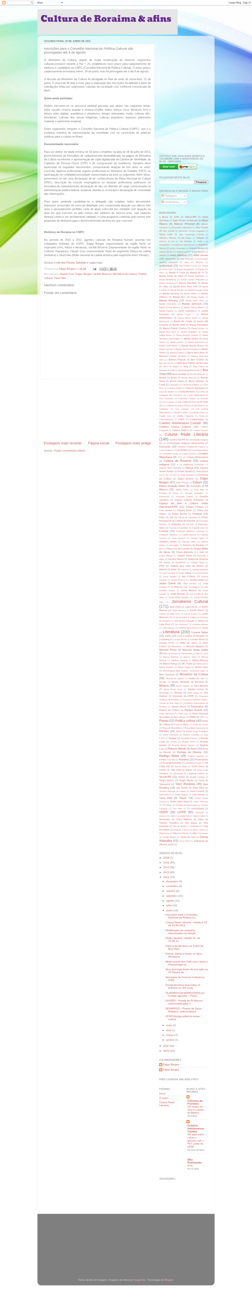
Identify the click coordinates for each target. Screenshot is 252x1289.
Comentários (171, 202)
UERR (163, 812)
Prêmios (164, 731)
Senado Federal (197, 777)
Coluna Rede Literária (186, 434)
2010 (166, 1051)
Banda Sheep (191, 338)
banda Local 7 (185, 314)
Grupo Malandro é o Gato (190, 552)
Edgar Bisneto (186, 478)
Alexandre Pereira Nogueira (191, 231)
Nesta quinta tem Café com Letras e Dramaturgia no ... (186, 963)
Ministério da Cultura (125, 274)
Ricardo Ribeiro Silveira (183, 745)
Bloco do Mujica (171, 366)
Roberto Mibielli (177, 748)
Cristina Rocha (188, 454)
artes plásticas (178, 255)
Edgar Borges (84, 274)
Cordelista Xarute (170, 454)
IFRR (161, 566)
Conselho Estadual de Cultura (191, 447)
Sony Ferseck (197, 791)
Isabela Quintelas (200, 569)
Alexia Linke (166, 234)
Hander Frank (184, 555)
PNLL (202, 717)
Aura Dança (184, 266)
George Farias (197, 538)
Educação (196, 486)
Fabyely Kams (184, 510)
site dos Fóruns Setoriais (71, 262)
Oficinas (178, 693)
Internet (163, 569)
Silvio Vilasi (198, 788)
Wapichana (164, 833)
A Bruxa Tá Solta (169, 217)
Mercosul (200, 664)
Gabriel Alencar (189, 535)
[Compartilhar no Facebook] (111, 269)
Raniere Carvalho (191, 735)
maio (169, 1025)
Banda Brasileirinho (185, 269)
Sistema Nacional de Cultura (172, 791)
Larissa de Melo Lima (169, 614)
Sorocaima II (165, 794)
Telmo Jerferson (200, 801)
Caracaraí (174, 385)
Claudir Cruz (67, 274)
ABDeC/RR (190, 217)
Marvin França (170, 663)
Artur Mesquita (187, 259)
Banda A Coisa (177, 272)
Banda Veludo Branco (193, 345)
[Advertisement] (97, 410)
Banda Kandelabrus (187, 311)
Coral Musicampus (199, 450)
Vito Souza (191, 823)
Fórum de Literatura (187, 517)
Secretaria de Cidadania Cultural (188, 773)
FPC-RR (190, 524)
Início (162, 1093)
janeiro (170, 1039)
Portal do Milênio (181, 724)
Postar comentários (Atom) (69, 450)
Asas (190, 1165)
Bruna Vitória (177, 381)
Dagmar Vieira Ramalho (170, 468)
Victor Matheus (184, 819)
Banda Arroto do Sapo (171, 276)
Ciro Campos (182, 409)
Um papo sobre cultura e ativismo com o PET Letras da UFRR (195, 1140)
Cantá (162, 384)
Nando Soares (182, 686)
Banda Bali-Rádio (196, 276)
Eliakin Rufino (182, 490)
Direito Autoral (202, 471)
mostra (192, 678)
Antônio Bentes (166, 252)
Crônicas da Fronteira (195, 1102)
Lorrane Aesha (179, 639)
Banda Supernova (196, 342)
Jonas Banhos (188, 590)
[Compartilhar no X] (108, 269)
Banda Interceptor (167, 304)
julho (169, 905)
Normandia (164, 693)
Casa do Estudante (195, 388)
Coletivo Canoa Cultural (175, 426)
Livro (168, 635)
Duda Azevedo (187, 475)
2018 (166, 857)
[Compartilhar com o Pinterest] (115, 269)
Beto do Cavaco (166, 363)
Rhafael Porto (188, 742)
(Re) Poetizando (194, 1161)
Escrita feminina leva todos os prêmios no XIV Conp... (182, 986)
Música (164, 685)
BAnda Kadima (166, 311)
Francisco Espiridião (178, 528)
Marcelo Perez (168, 649)
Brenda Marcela (189, 378)
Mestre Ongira (184, 667)
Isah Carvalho (169, 573)
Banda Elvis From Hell (185, 286)
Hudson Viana (197, 562)
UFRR (181, 812)
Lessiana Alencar (200, 624)
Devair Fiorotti (184, 471)
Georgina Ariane (168, 541)
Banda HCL (179, 297)
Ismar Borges (169, 576)
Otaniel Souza (178, 706)
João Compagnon (191, 587)
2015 (166, 862)
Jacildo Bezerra (102, 274)
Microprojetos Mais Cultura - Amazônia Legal (184, 671)
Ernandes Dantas (184, 497)
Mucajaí (162, 682)
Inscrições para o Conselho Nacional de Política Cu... (181, 916)
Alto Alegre (186, 238)
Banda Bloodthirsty (167, 279)
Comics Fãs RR (177, 439)
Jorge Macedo (177, 594)
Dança (189, 467)
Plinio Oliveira (180, 717)
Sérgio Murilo (186, 780)
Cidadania (163, 409)
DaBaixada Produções (193, 464)
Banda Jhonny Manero (169, 307)
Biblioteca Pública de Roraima (192, 363)
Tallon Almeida (198, 794)
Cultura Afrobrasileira (197, 457)
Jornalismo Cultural (190, 601)
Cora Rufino (181, 450)
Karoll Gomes (197, 610)
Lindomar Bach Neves (188, 628)
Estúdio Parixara (195, 507)
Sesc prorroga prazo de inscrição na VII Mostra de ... (186, 971)
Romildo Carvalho (167, 760)
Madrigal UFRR (166, 643)
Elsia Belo (199, 490)
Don (174, 475)
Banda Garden (177, 290)
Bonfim (162, 377)
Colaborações (197, 419)
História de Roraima (198, 559)
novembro (172, 886)
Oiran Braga (193, 693)
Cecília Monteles (186, 391)
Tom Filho (177, 808)
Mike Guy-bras (167, 674)
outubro (171, 891)
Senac (181, 777)
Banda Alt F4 (197, 272)
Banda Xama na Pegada (187, 349)
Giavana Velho (189, 542)
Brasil (174, 377)
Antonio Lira (182, 252)
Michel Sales (201, 667)
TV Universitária (195, 808)
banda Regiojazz (189, 332)
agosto (170, 900)
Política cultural (185, 720)
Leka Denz (164, 624)
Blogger (168, 1280)
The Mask (167, 805)
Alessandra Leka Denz (181, 227)
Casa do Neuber (166, 392)
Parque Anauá (193, 710)
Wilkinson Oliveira (181, 833)
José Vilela (175, 607)
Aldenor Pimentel (184, 224)
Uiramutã (199, 812)
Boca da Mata (179, 374)
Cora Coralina (165, 450)
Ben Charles (197, 359)
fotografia (176, 524)
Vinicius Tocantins (169, 823)
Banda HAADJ (190, 293)
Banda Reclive (198, 328)
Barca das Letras (196, 352)
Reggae (173, 738)
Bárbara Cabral (177, 353)
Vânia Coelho (199, 816)
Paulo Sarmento (166, 714)
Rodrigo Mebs (169, 755)
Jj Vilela (175, 587)
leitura (201, 621)
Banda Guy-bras (171, 293)
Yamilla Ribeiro (169, 837)
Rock (194, 748)
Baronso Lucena (167, 356)
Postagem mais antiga (133, 443)
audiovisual (165, 265)
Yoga (193, 837)
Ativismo (199, 262)
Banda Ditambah (188, 283)
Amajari (200, 238)
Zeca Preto (184, 841)
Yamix (183, 837)
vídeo (201, 819)
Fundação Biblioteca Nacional (190, 531)
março (170, 1035)
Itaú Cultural (188, 576)
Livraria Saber (199, 632)
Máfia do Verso (188, 643)
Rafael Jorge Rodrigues (197, 731)
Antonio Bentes (197, 248)
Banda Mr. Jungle (183, 321)
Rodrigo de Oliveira (189, 752)
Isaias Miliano (185, 573)
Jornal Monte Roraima (178, 597)
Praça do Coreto (200, 724)
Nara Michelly (201, 686)
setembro (172, 896)
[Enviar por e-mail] (101, 269)
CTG (180, 457)
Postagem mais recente (63, 443)
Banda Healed (197, 297)
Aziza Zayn (168, 269)
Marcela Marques (195, 646)
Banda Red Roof (167, 332)
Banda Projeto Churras (175, 328)
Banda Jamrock (191, 303)
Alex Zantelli (168, 231)
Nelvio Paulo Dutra (173, 689)
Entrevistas (164, 497)
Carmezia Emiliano (190, 385)
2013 (166, 872)
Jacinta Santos (197, 580)
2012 (166, 877)
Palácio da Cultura (169, 710)
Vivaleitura (194, 826)
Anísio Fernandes (178, 248)
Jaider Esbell (167, 583)
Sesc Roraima (185, 784)
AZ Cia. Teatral (201, 266)
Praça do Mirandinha (171, 728)
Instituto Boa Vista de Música (187, 566)
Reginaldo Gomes (189, 738)
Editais (197, 482)
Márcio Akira (186, 653)
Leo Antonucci (181, 624)
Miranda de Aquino (175, 678)
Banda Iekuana (168, 300)
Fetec (162, 517)
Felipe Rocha (179, 514)
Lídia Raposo (168, 628)
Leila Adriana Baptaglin (184, 621)
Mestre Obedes (166, 667)
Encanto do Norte (168, 493)
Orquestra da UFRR (183, 696)
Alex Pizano (202, 227)
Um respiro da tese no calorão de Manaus (195, 1109)
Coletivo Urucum (200, 430)
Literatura (171, 631)
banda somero (176, 342)
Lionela (205, 628)
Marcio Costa (202, 653)
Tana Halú (60, 278)
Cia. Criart (183, 402)
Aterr (186, 262)
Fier (171, 517)
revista (174, 742)
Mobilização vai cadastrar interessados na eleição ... (182, 932)
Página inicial (98, 443)
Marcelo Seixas (170, 653)
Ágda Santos (179, 220)
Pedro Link (183, 714)
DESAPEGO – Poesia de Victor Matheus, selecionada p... (183, 1010)
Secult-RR (165, 776)
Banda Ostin (179, 325)
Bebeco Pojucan (177, 359)
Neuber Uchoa (196, 689)
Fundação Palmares (168, 535)
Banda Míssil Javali (187, 318)
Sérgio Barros (166, 780)
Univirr (173, 816)
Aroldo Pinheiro (198, 252)
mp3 (202, 678)
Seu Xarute (182, 788)
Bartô (184, 356)
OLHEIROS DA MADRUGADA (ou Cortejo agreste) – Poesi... (185, 994)
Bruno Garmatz (196, 381)
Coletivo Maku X (180, 430)
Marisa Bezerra (200, 660)
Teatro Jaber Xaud (179, 801)
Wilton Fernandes (200, 833)
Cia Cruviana (168, 402)
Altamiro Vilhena (167, 238)
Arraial (162, 255)
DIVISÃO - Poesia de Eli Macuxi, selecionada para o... (184, 1002)
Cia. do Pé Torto (200, 402)
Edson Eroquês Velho (172, 486)
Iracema (184, 569)
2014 (166, 867)
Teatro (183, 798)
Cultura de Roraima (177, 460)
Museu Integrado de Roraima (188, 682)
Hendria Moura (176, 559)
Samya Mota (181, 766)
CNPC (181, 419)
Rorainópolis (201, 759)
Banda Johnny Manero (194, 307)
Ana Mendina (185, 241)
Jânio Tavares (190, 583)
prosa (179, 731)
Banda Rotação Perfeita (187, 335)
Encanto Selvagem (194, 493)
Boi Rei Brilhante (197, 374)
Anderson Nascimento (184, 245)
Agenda (194, 220)
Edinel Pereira (182, 483)
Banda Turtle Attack (168, 346)
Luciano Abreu (197, 639)
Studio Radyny (181, 794)
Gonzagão (174, 545)
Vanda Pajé (184, 816)
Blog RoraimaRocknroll (189, 370)
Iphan (174, 569)
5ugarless (140, 1280)
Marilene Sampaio (179, 660)
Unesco (162, 816)
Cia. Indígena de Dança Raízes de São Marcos (184, 405)
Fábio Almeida (165, 510)
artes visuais (200, 255)
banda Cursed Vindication (193, 279)
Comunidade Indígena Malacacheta (185, 443)
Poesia (163, 720)
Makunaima (176, 646)
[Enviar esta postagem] (94, 268)
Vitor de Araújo (179, 826)
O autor (163, 1098)
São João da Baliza (181, 770)
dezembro (172, 881)
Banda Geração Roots (198, 290)
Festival (197, 513)
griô (161, 549)
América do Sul (166, 241)
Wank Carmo (199, 830)
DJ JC (165, 475)
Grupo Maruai (165, 556)
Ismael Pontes (201, 573)
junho (169, 910)
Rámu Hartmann (170, 735)
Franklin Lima (198, 528)
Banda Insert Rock (195, 300)
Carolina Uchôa (175, 388)
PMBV (193, 717)
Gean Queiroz (178, 538)
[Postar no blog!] (104, 269)
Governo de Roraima (193, 545)
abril (169, 1030)
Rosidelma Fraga (193, 763)
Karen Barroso (179, 610)
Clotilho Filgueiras (185, 416)
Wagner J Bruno (181, 830)
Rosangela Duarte (172, 763)
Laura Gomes (190, 614)
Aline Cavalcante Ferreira (191, 234)
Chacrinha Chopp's (187, 398)
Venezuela (164, 819)
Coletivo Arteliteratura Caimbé (180, 423)
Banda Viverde (165, 349)
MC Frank (187, 663)
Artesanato (170, 259)
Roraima (184, 759)
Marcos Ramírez (171, 657)
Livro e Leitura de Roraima (191, 636)
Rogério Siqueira (196, 756)
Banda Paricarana (199, 325)
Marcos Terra (190, 657)
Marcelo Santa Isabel (195, 649)
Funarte (163, 531)
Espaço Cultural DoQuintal (189, 500)
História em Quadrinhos (174, 562)
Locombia (164, 639)
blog (186, 366)
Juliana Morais (191, 607)
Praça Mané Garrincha (194, 728)
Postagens (170, 195)
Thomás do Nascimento (186, 805)
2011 (166, 1046)
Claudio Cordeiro (180, 412)
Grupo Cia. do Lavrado (177, 548)
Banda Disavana (167, 283)
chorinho (204, 398)
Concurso (164, 446)
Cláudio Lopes (198, 412)
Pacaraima (197, 706)
